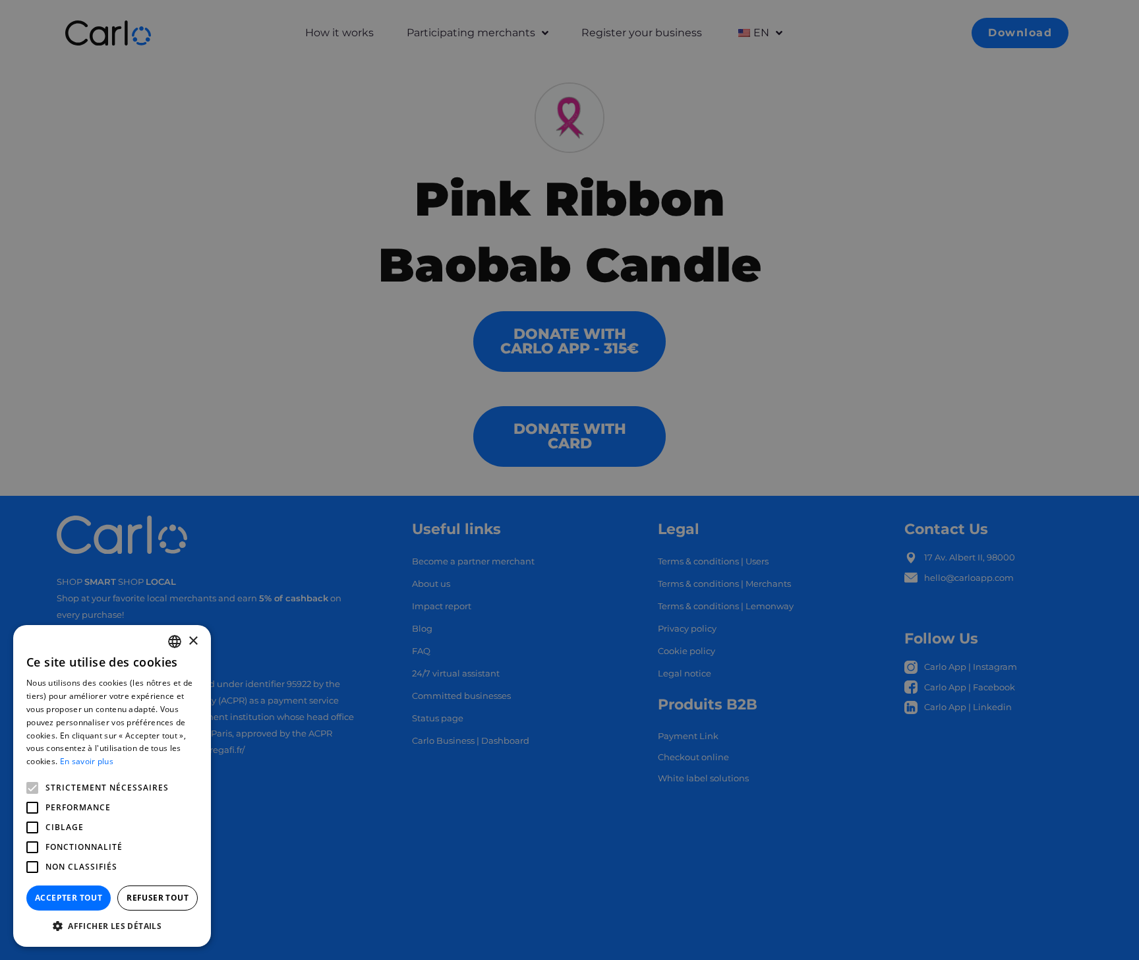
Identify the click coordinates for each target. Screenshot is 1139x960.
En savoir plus (86, 761)
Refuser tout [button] (158, 897)
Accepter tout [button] (68, 897)
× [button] (193, 641)
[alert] (569, 480)
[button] (112, 926)
